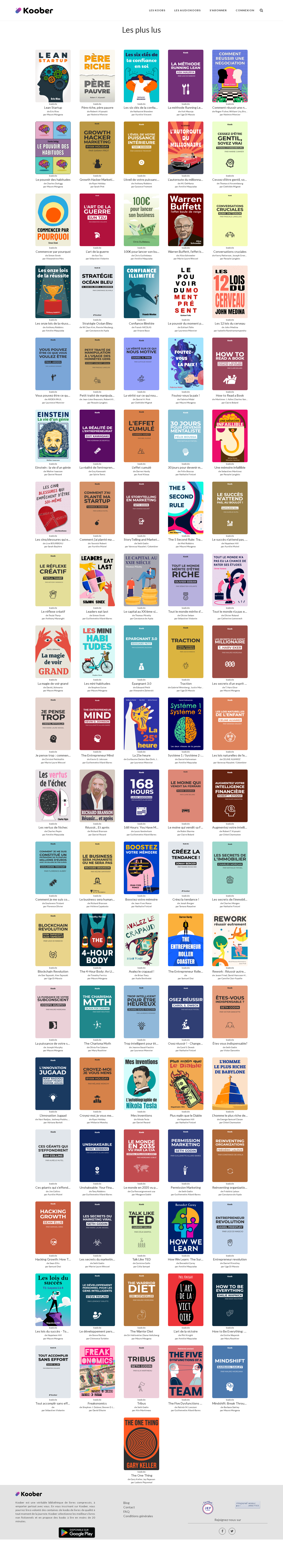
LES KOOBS (157, 10)
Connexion (245, 10)
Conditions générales (138, 1516)
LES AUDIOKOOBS (187, 10)
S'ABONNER (218, 10)
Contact (129, 1507)
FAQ (126, 1511)
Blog (126, 1503)
